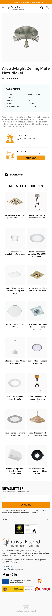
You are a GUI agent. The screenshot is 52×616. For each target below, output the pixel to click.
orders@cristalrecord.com (12, 569)
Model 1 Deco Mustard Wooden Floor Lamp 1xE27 (37, 398)
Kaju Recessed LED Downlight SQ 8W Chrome (15, 253)
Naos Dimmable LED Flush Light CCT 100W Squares (15, 216)
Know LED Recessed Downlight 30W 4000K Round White (37, 254)
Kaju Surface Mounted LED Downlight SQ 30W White (15, 290)
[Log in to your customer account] (47, 8)
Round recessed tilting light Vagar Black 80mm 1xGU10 (37, 470)
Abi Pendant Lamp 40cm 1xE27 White (15, 362)
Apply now (31, 158)
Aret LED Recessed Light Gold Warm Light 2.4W (37, 289)
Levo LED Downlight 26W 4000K (14, 325)
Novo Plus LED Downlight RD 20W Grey (15, 434)
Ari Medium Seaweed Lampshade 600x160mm (37, 434)
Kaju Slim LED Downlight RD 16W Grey (37, 362)
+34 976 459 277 (27, 138)
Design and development (26, 611)
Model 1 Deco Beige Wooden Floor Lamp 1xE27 (37, 217)
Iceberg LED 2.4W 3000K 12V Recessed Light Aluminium (37, 326)
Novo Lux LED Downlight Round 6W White (15, 397)
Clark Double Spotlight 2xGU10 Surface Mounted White (15, 470)
